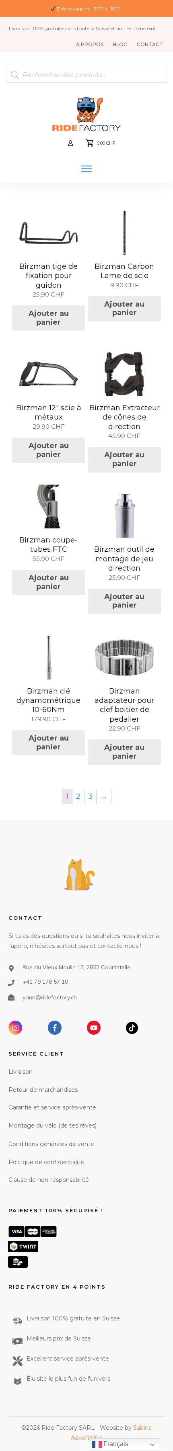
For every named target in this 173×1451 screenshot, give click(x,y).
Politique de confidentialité (46, 1162)
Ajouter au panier (49, 318)
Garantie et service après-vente (52, 1107)
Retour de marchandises (43, 1089)
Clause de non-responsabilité (48, 1179)
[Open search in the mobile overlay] (86, 75)
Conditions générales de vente (51, 1144)
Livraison (20, 1071)
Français (115, 1444)
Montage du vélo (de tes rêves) (52, 1125)
